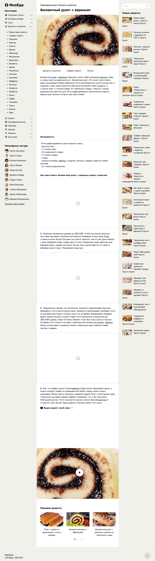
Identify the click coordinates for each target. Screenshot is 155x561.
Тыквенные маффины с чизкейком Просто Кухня (133, 320)
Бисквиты (13, 63)
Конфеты (13, 88)
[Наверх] (147, 555)
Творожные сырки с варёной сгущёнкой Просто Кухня (136, 151)
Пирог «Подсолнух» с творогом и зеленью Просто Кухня (134, 91)
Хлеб (11, 112)
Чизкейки (13, 102)
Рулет (106, 236)
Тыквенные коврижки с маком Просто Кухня (142, 104)
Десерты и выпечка (51, 71)
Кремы (12, 67)
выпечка (102, 400)
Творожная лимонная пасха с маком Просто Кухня (135, 62)
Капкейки (13, 77)
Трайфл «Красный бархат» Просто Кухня (142, 138)
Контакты (9, 555)
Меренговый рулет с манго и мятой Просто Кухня (135, 22)
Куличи (12, 109)
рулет (54, 77)
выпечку (104, 77)
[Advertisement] (78, 116)
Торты (12, 105)
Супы (10, 22)
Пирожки (13, 39)
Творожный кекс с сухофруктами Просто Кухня (142, 243)
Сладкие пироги (74, 71)
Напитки (12, 133)
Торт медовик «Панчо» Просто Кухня (141, 116)
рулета (100, 322)
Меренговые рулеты (18, 32)
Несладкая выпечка (16, 122)
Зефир (12, 98)
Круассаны (13, 60)
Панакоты (13, 91)
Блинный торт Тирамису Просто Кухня (141, 164)
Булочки (12, 43)
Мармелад (13, 53)
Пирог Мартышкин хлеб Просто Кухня (142, 254)
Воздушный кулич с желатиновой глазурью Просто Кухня (136, 77)
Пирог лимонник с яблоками (142, 126)
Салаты (11, 118)
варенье (62, 161)
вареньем (63, 77)
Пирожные (14, 70)
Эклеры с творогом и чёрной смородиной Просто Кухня (134, 177)
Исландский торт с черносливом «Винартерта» (142, 307)
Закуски (11, 129)
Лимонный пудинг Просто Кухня (142, 331)
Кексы (11, 95)
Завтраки (12, 126)
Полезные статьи (15, 15)
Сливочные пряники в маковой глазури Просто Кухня (135, 268)
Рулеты (90, 71)
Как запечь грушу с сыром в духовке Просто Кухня (142, 190)
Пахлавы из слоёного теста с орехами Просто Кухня (135, 294)
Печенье (13, 84)
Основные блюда (15, 19)
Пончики (13, 74)
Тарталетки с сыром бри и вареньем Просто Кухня (135, 230)
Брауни (12, 49)
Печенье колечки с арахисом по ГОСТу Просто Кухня (135, 36)
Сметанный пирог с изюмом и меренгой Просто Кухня (135, 204)
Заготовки (12, 137)
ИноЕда (16, 5)
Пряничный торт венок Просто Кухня (141, 217)
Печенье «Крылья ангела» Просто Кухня (142, 49)
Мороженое (14, 56)
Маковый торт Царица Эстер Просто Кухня (140, 281)
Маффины (13, 81)
